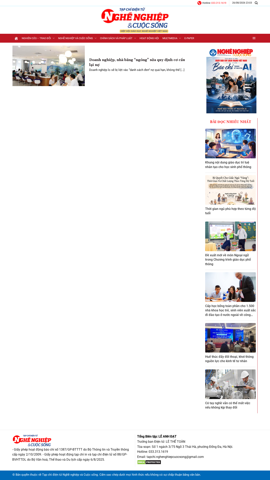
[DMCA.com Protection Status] (149, 462)
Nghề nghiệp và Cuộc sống (75, 38)
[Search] (256, 3)
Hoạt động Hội (149, 38)
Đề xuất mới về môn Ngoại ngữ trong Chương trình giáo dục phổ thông (228, 259)
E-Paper (189, 38)
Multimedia (169, 38)
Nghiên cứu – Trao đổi (36, 38)
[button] (254, 38)
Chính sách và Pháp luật (116, 38)
